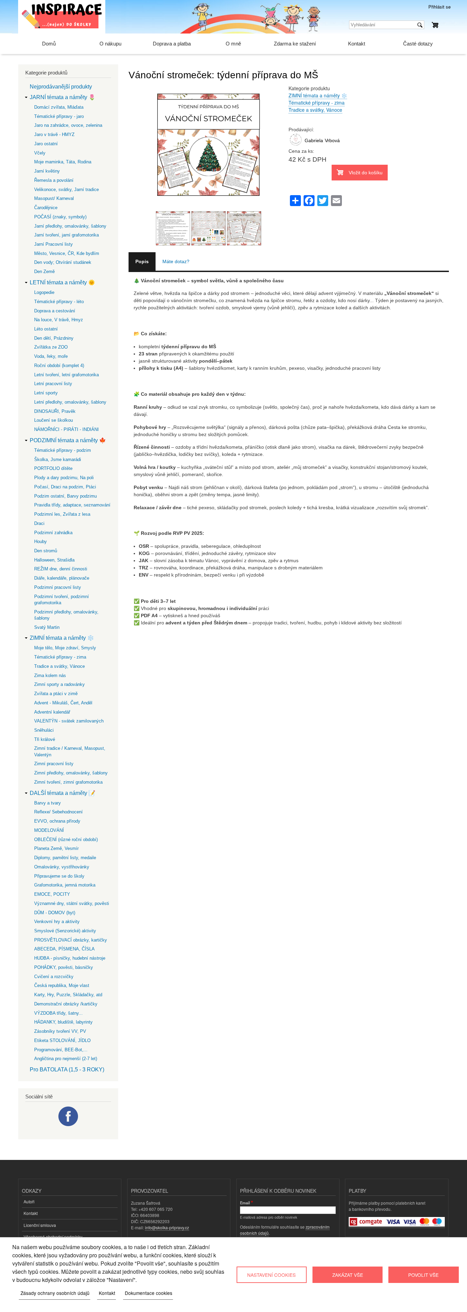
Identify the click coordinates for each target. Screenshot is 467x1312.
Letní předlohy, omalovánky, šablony (70, 402)
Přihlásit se (439, 6)
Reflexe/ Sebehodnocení (58, 811)
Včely (39, 152)
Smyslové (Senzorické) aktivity (65, 930)
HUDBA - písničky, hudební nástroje (69, 958)
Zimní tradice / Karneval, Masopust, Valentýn (69, 751)
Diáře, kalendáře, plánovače (61, 578)
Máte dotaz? (175, 261)
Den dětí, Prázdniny (54, 338)
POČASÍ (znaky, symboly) (60, 216)
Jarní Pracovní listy (53, 244)
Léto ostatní (46, 329)
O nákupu (110, 43)
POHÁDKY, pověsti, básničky (63, 967)
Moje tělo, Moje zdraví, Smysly (65, 647)
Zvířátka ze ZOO (51, 347)
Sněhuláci (44, 730)
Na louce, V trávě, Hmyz (58, 319)
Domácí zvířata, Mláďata (58, 107)
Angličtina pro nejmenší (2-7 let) (65, 1058)
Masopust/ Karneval (54, 198)
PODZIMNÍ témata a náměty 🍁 (68, 440)
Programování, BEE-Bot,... (61, 1049)
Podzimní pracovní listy (57, 587)
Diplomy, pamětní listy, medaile (65, 857)
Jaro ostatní (46, 143)
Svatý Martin (46, 627)
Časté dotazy (418, 43)
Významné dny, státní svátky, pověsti (71, 903)
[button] (208, 207)
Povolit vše (423, 1274)
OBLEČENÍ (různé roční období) (66, 839)
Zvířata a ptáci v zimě (56, 693)
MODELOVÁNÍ (49, 830)
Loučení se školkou (53, 420)
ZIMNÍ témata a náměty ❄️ (318, 95)
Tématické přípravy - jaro (59, 116)
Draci (39, 523)
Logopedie (44, 292)
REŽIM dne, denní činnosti (60, 568)
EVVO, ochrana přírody (57, 821)
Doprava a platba (172, 43)
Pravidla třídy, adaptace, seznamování (72, 505)
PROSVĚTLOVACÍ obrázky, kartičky (70, 940)
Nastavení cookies (271, 1274)
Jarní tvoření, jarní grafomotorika (66, 235)
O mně (233, 43)
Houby (40, 541)
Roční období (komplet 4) (59, 365)
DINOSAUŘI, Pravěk (55, 411)
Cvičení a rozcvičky (54, 976)
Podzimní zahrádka (53, 532)
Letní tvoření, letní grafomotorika (66, 374)
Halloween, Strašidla (54, 560)
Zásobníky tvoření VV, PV (60, 1031)
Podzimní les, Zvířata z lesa (62, 514)
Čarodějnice (45, 207)
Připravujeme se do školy (59, 876)
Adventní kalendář (52, 712)
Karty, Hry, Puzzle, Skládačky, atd (68, 994)
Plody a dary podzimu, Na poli (64, 477)
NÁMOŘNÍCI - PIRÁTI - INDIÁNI (66, 429)
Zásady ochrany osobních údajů (55, 1292)
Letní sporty (46, 392)
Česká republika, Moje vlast (61, 985)
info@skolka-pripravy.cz (167, 1227)
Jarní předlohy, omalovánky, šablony (70, 226)
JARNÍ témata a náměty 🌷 (62, 97)
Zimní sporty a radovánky (59, 684)
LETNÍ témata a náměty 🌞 (62, 282)
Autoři (29, 1201)
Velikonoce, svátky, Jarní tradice (66, 189)
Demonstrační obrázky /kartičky (65, 1003)
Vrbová (332, 140)
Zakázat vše (347, 1274)
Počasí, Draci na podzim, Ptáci (65, 486)
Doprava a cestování (54, 310)
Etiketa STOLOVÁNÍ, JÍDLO (62, 1040)
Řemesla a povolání (54, 180)
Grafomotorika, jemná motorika (64, 885)
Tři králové (44, 739)
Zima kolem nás (50, 675)
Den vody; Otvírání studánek (62, 262)
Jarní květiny (47, 171)
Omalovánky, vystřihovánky (61, 866)
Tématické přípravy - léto (59, 301)
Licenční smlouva (40, 1225)
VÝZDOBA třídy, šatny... (58, 1013)
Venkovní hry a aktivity (57, 921)
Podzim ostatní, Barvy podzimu (65, 496)
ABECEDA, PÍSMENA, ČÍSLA (64, 948)
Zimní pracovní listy (54, 763)
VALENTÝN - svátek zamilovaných (69, 720)
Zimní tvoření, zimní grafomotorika (68, 782)
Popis (142, 261)
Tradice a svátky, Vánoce (315, 109)
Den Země (44, 271)
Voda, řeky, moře (51, 356)
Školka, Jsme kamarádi (57, 459)
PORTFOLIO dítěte (53, 468)
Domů (49, 43)
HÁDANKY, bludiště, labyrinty (63, 1022)
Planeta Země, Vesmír (56, 848)
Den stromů (45, 550)
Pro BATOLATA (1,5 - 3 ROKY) (67, 1069)
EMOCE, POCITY (52, 894)
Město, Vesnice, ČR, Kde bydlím (66, 253)
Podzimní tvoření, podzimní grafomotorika (61, 599)
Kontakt (356, 43)
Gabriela (314, 140)
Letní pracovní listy (53, 383)
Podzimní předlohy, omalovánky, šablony (66, 615)
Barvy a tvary (47, 803)
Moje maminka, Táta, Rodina (62, 161)
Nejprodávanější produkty (61, 87)
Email (245, 1202)
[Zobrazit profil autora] (296, 146)
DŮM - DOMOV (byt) (54, 912)
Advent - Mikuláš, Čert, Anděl (63, 702)
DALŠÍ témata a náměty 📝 (62, 793)
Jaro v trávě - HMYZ (54, 134)
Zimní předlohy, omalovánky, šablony (71, 772)
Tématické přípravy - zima (317, 102)
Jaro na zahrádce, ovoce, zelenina (68, 125)
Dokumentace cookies (148, 1292)
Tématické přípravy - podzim (62, 450)
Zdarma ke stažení (295, 43)
